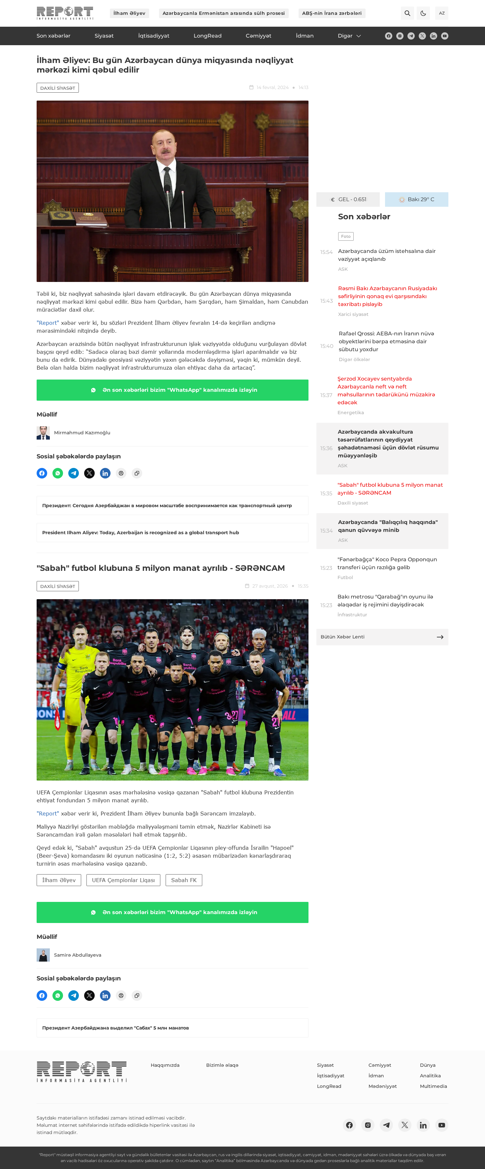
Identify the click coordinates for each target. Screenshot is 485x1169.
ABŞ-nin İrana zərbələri (332, 13)
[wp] (57, 473)
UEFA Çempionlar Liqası (123, 880)
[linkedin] (433, 36)
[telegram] (411, 36)
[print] (121, 473)
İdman (376, 1076)
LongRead (329, 1086)
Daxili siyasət (57, 88)
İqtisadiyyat (330, 1076)
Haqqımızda (165, 1065)
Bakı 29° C (421, 199)
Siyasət (325, 1065)
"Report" (48, 323)
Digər (345, 36)
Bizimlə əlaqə (222, 1065)
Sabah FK (184, 880)
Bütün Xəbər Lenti (343, 637)
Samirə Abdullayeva (77, 955)
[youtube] (444, 36)
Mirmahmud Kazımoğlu (82, 433)
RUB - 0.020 (352, 199)
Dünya (428, 1065)
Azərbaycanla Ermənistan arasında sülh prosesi (224, 13)
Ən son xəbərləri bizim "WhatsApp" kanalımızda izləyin (180, 390)
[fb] (388, 36)
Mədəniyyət (383, 1086)
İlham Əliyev (129, 13)
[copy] (137, 473)
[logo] (65, 13)
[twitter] (422, 36)
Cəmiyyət (380, 1065)
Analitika (430, 1076)
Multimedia (433, 1086)
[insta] (400, 36)
